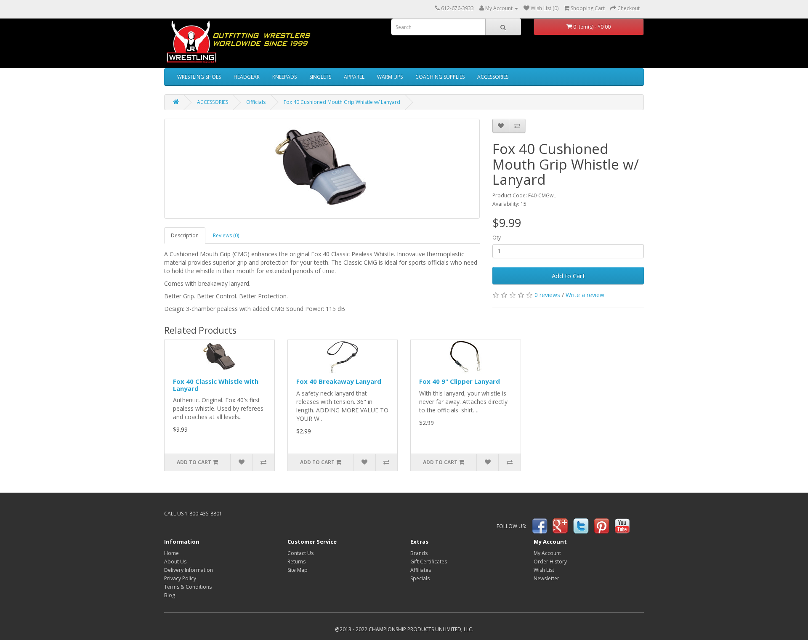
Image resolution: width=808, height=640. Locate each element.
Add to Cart (568, 275)
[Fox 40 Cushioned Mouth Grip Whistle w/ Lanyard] (322, 169)
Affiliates (420, 570)
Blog (169, 595)
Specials (420, 578)
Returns (296, 561)
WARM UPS (390, 76)
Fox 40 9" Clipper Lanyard (459, 381)
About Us (175, 561)
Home (171, 553)
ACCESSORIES (492, 76)
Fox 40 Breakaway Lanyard (338, 381)
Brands (419, 553)
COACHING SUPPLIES (440, 76)
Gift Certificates (428, 561)
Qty (496, 237)
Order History (550, 561)
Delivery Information (188, 570)
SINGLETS (320, 76)
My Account (547, 553)
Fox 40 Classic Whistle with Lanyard (215, 385)
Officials (256, 102)
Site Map (297, 570)
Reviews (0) (226, 235)
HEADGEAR (247, 76)
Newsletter (546, 578)
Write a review (585, 295)
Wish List (544, 570)
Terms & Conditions (188, 586)
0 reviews (547, 295)
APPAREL (354, 76)
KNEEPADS (284, 76)
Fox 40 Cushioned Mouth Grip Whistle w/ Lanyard (342, 102)
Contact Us (300, 553)
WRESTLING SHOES (199, 76)
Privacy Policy (180, 578)
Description (185, 235)
